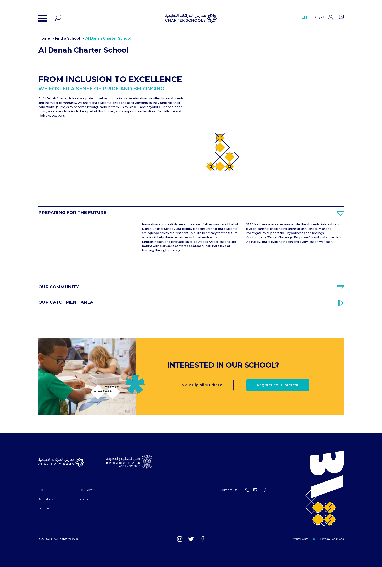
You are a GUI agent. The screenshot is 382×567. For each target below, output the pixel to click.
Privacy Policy (299, 538)
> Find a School (66, 38)
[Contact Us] (341, 18)
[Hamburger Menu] (42, 18)
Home (44, 38)
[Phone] (247, 490)
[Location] (264, 490)
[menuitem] (43, 489)
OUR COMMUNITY (58, 286)
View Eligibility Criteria (202, 385)
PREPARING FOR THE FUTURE (72, 212)
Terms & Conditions (332, 538)
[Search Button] (58, 18)
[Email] (255, 490)
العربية (319, 17)
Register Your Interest (277, 385)
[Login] (330, 18)
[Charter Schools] (191, 18)
